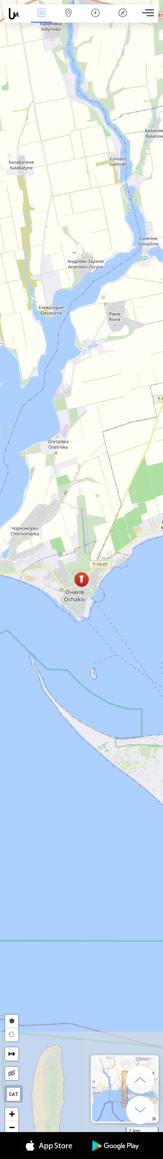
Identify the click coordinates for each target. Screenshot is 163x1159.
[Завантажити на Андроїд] (116, 1147)
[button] (81, 579)
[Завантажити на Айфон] (50, 1147)
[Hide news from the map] (11, 1073)
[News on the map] (16, 13)
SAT (14, 1094)
